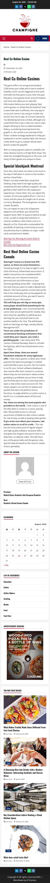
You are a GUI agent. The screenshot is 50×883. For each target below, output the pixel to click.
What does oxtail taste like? (16, 857)
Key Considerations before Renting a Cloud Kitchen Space (23, 816)
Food (5, 610)
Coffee (6, 587)
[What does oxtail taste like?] (25, 839)
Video (44, 38)
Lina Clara (8, 734)
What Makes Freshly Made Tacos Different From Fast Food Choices (25, 729)
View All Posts (25, 481)
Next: (16, 502)
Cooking (7, 598)
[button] (3, 38)
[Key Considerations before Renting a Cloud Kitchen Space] (25, 797)
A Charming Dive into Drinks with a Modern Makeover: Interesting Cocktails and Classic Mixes (23, 772)
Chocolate (8, 581)
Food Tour (7, 615)
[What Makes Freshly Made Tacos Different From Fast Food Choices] (25, 709)
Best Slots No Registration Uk (17, 244)
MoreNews (18, 880)
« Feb (6, 565)
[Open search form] (32, 38)
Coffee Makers (9, 593)
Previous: (22, 493)
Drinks (6, 604)
